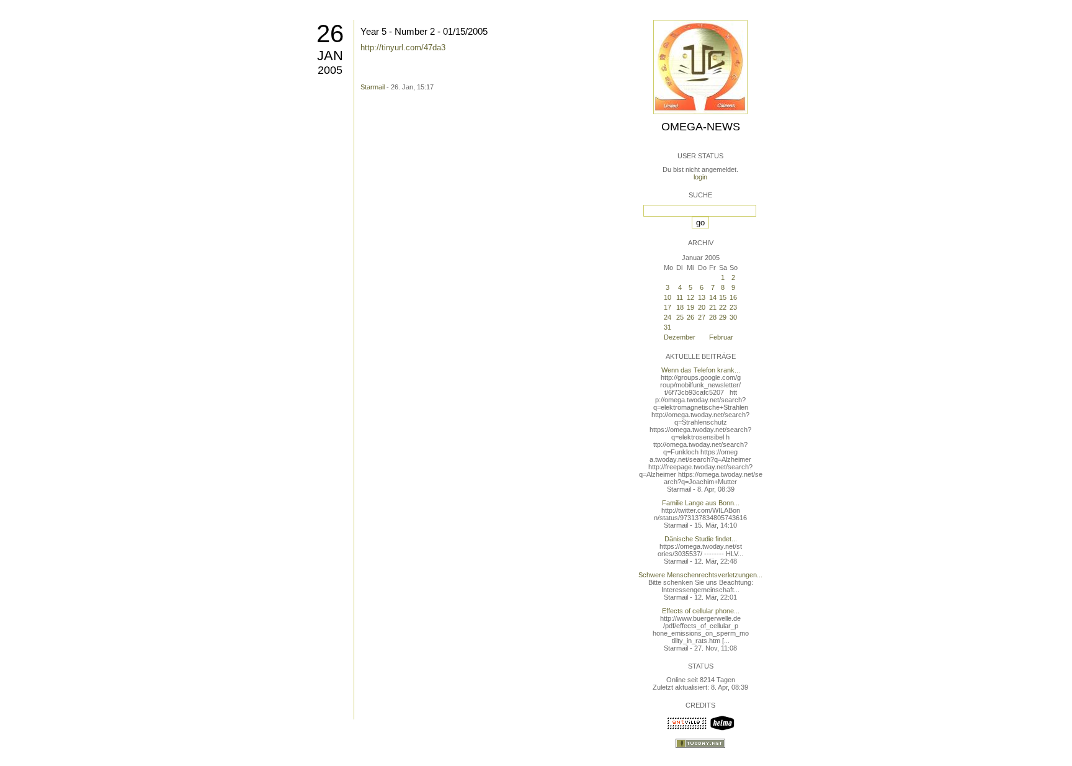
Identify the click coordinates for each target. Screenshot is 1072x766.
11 (679, 297)
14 (713, 297)
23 (733, 307)
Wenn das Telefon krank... (700, 370)
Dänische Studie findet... (700, 539)
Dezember (679, 337)
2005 (330, 70)
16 (733, 297)
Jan (330, 55)
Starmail (372, 87)
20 (701, 307)
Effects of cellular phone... (700, 611)
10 (667, 297)
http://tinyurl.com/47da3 (402, 47)
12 (690, 297)
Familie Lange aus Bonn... (700, 503)
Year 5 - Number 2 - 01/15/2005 (424, 31)
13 (701, 297)
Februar (721, 337)
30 (733, 317)
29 (722, 317)
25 (680, 317)
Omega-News (700, 126)
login (700, 177)
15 (722, 297)
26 (330, 33)
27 (701, 317)
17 (667, 307)
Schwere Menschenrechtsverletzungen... (700, 575)
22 (722, 307)
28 (713, 317)
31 (667, 327)
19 (690, 307)
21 (713, 307)
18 (680, 307)
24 (667, 317)
